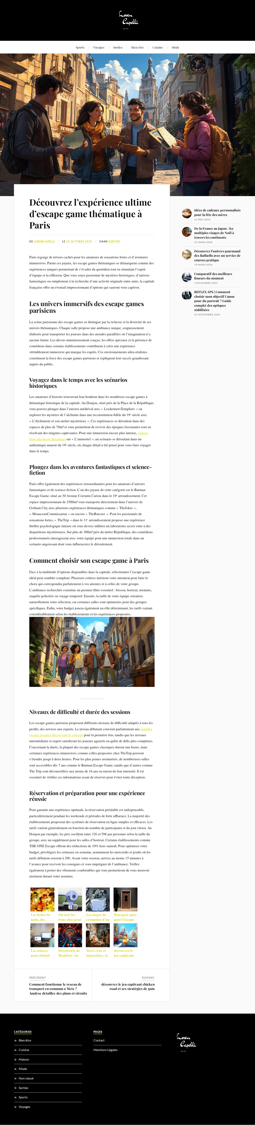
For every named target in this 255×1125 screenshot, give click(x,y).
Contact (99, 1040)
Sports (80, 47)
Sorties (118, 47)
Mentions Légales (105, 1050)
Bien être (137, 47)
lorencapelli (44, 241)
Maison (24, 1059)
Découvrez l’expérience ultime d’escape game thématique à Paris (90, 213)
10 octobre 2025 (79, 241)
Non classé (26, 1078)
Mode (175, 47)
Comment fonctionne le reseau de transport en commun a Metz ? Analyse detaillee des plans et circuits (58, 988)
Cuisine (158, 47)
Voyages (98, 47)
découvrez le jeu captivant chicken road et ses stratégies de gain (128, 986)
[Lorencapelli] (127, 29)
